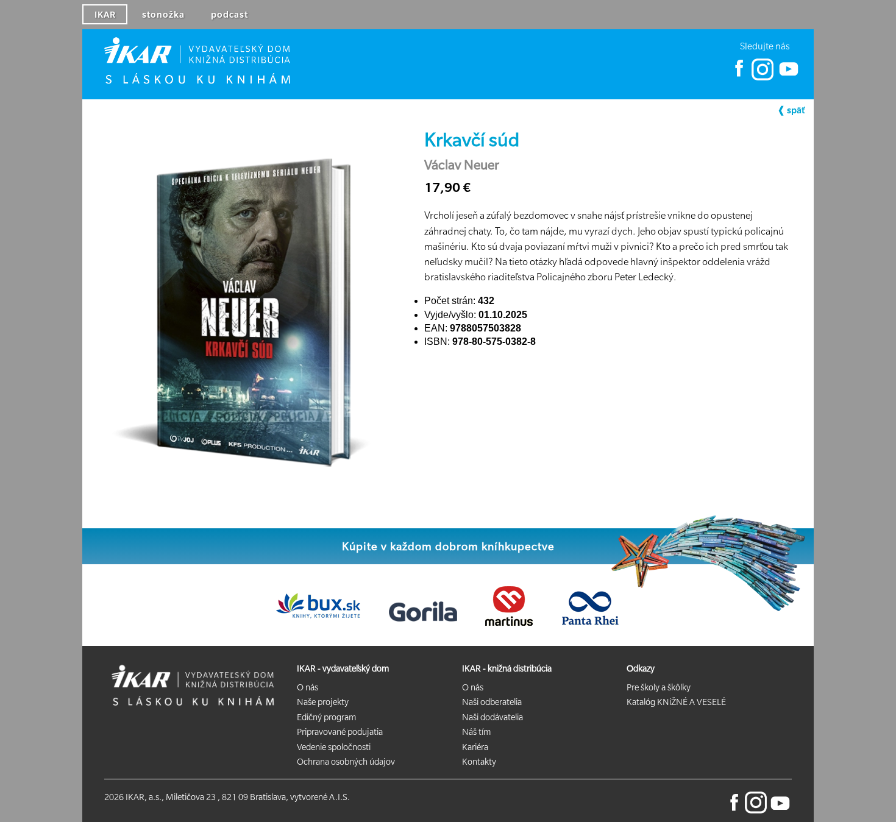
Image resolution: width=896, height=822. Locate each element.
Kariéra (475, 747)
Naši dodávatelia (492, 717)
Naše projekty (323, 701)
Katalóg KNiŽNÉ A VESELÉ (676, 701)
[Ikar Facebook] (739, 77)
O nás (307, 687)
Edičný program (326, 717)
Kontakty (479, 761)
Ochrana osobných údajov (346, 761)
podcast (229, 14)
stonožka (163, 14)
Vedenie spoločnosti (334, 747)
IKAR (105, 14)
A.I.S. (339, 797)
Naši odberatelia (492, 701)
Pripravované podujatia (340, 731)
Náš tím (476, 731)
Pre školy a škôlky (659, 687)
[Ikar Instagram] (762, 77)
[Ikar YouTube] (787, 77)
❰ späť (791, 110)
